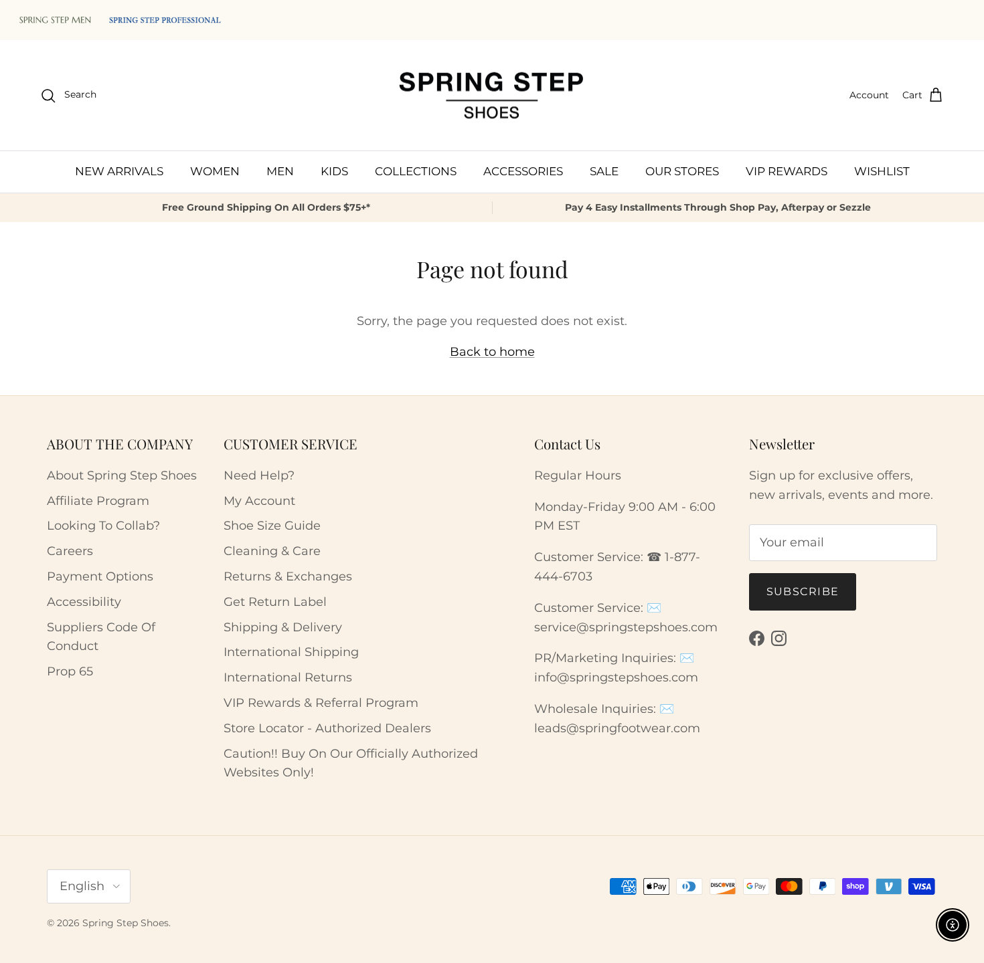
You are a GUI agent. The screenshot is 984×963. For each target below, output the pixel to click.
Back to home (492, 351)
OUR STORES (682, 171)
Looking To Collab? (103, 525)
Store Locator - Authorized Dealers (327, 728)
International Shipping (291, 652)
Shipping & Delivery (283, 627)
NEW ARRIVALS (119, 171)
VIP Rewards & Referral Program (321, 703)
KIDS (334, 171)
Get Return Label (275, 602)
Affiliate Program (98, 501)
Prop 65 (70, 671)
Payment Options (100, 576)
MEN (280, 171)
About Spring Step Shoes (122, 475)
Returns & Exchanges (288, 576)
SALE (604, 171)
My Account (259, 501)
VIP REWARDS (786, 171)
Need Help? (259, 475)
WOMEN (215, 171)
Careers (70, 551)
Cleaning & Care (272, 551)
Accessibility (84, 602)
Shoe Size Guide (272, 525)
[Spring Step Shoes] (492, 96)
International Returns (288, 677)
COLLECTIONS (416, 171)
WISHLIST (882, 171)
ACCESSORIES (523, 171)
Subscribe (802, 591)
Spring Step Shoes (125, 923)
